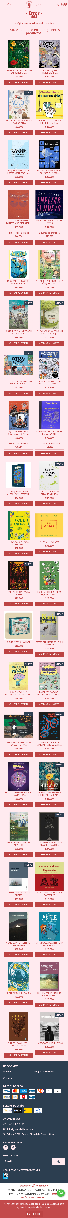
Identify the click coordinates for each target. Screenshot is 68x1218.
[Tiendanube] (34, 1187)
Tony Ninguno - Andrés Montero (18, 844)
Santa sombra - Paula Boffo (19, 593)
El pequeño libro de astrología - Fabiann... (18, 493)
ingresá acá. (56, 1194)
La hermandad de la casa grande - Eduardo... (49, 844)
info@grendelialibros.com (20, 1129)
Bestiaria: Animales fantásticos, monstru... (18, 222)
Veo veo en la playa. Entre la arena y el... (19, 121)
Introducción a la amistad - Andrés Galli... (49, 743)
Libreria (7, 1071)
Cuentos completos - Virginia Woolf (19, 1044)
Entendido (34, 1214)
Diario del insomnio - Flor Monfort (49, 643)
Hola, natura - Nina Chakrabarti (18, 543)
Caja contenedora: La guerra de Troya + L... (19, 432)
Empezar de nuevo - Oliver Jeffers (49, 222)
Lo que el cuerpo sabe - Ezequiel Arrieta (49, 493)
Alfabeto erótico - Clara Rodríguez (49, 894)
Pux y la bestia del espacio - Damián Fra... (18, 793)
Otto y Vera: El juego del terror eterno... (49, 71)
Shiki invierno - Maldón (19, 642)
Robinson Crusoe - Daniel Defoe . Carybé (49, 432)
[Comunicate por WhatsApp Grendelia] (61, 1193)
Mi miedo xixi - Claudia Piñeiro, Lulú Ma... (49, 121)
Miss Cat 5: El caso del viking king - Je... (18, 282)
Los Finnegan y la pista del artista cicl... (18, 332)
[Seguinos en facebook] (13, 1147)
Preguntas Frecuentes (45, 1071)
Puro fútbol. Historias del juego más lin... (49, 593)
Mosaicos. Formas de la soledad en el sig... (49, 172)
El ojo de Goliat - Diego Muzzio (19, 894)
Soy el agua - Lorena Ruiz (18, 993)
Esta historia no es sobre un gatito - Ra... (19, 743)
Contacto (8, 1078)
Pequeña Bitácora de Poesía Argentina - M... (18, 172)
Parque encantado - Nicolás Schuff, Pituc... (49, 693)
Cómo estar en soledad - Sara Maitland (18, 944)
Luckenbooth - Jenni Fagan (49, 1043)
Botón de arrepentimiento (34, 1197)
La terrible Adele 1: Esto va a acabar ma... (49, 944)
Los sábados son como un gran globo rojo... (49, 332)
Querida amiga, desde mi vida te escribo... (49, 994)
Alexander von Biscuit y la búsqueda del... (49, 282)
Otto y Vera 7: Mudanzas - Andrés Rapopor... (19, 382)
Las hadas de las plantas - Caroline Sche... (19, 71)
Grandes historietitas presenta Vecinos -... (49, 382)
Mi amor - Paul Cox (49, 542)
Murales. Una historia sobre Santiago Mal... (49, 793)
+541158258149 (15, 1124)
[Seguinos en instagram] (5, 1147)
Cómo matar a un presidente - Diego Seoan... (18, 693)
